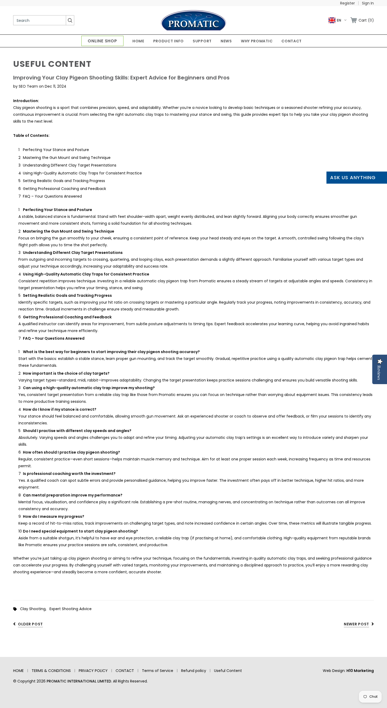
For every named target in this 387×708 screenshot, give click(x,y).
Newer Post (356, 624)
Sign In (368, 3)
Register (347, 3)
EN (339, 20)
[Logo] (193, 20)
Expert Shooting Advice (70, 608)
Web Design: (348, 670)
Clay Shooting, (34, 608)
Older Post (30, 624)
